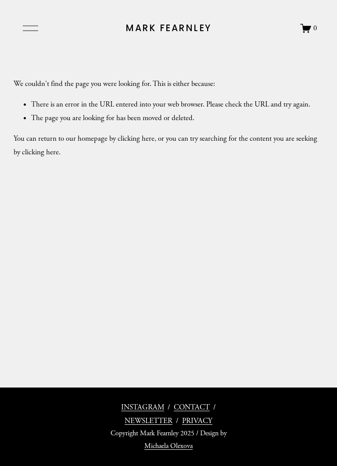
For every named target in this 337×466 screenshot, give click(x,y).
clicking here (136, 138)
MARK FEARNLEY (168, 27)
